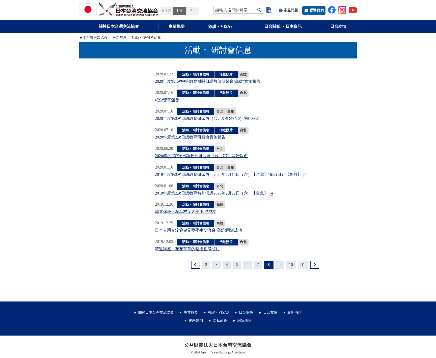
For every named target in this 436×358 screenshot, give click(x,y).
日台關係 (246, 312)
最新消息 (120, 38)
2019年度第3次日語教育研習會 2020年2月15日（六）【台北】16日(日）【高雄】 (228, 174)
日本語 (166, 11)
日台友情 (338, 26)
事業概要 (177, 26)
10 (291, 264)
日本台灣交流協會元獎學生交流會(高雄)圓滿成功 (198, 230)
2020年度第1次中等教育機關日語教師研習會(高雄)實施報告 (207, 81)
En (192, 11)
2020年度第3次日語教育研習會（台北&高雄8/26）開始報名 (207, 118)
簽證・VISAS (220, 26)
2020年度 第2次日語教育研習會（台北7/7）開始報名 (201, 156)
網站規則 (196, 320)
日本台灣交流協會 (93, 38)
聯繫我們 (317, 10)
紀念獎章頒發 (167, 100)
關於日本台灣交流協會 (119, 26)
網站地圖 (244, 320)
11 (303, 264)
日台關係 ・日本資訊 (283, 26)
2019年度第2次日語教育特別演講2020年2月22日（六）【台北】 (211, 193)
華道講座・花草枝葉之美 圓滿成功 (185, 211)
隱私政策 (220, 320)
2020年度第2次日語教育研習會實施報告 (190, 137)
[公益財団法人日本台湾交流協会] (119, 9)
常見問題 (291, 10)
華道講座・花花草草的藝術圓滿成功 (187, 249)
